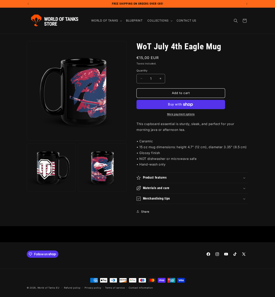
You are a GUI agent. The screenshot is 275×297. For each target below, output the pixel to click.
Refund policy (72, 287)
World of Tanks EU (48, 287)
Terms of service (115, 287)
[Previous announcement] (28, 4)
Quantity (141, 70)
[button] (106, 20)
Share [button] (145, 211)
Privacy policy (93, 287)
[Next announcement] (246, 4)
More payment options (181, 114)
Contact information (141, 287)
